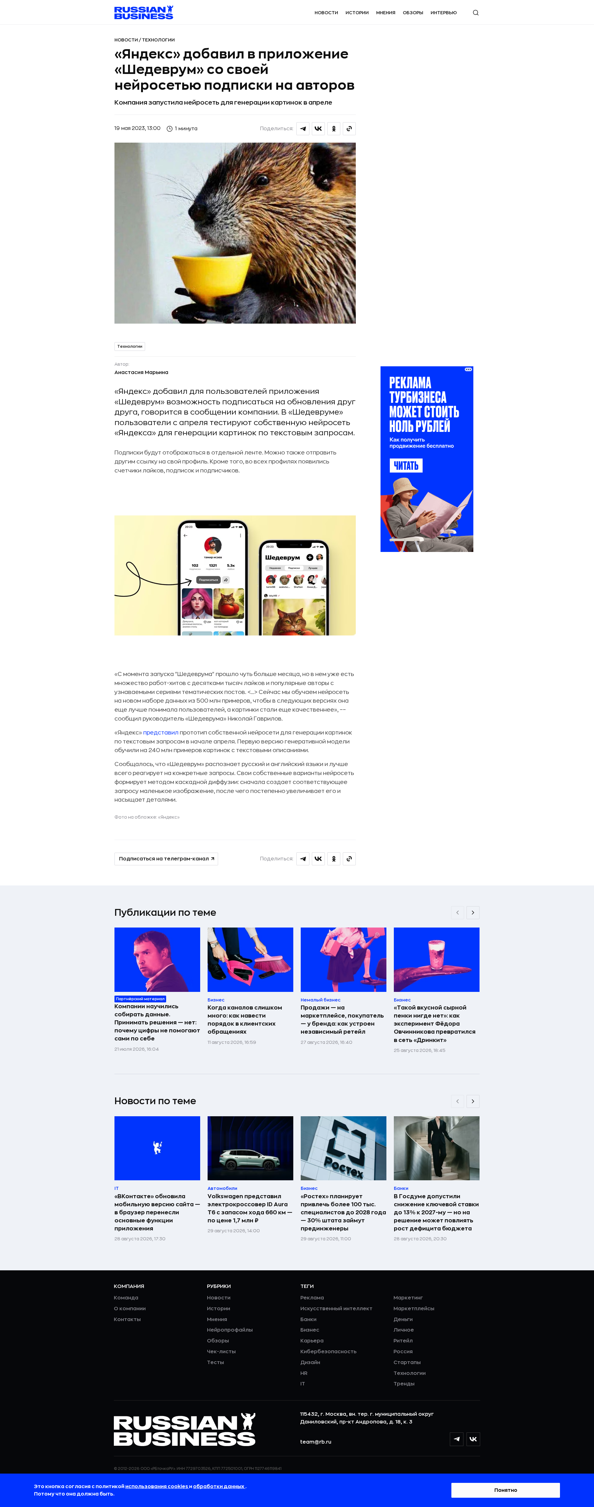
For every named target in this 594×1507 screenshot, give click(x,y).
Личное (404, 1330)
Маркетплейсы (414, 1308)
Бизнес (309, 1330)
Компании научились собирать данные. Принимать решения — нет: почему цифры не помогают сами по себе (157, 1022)
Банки (308, 1319)
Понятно (505, 1490)
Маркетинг (408, 1297)
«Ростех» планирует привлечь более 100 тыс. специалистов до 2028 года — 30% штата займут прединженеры (343, 1212)
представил (161, 732)
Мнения (385, 13)
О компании (130, 1308)
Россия (403, 1351)
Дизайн (310, 1362)
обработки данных (219, 1486)
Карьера (312, 1340)
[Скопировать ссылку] (349, 128)
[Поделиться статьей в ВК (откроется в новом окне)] (318, 128)
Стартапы (407, 1362)
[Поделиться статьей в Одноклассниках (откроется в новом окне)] (333, 128)
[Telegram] (456, 1439)
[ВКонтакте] (473, 1439)
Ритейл (403, 1340)
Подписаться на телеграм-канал (164, 858)
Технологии (158, 40)
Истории (357, 13)
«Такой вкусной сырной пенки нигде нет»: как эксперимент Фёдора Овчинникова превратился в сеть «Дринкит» (435, 1024)
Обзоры (413, 13)
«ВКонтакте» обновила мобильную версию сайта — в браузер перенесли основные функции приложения (157, 1212)
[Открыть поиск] (476, 12)
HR (304, 1373)
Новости (326, 13)
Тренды (404, 1383)
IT (302, 1383)
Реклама (312, 1297)
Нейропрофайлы (230, 1330)
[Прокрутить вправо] (473, 912)
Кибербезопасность (328, 1351)
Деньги (403, 1319)
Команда (126, 1297)
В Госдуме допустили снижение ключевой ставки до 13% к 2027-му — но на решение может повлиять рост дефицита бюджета (436, 1212)
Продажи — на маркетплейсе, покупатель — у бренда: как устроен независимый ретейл (342, 1020)
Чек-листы (221, 1351)
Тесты (215, 1362)
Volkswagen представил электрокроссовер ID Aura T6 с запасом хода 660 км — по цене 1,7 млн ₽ (250, 1208)
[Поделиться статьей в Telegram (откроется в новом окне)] (302, 128)
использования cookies (157, 1486)
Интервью (444, 13)
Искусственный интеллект (336, 1308)
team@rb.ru (315, 1442)
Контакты (127, 1319)
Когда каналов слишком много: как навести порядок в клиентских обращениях (245, 1020)
